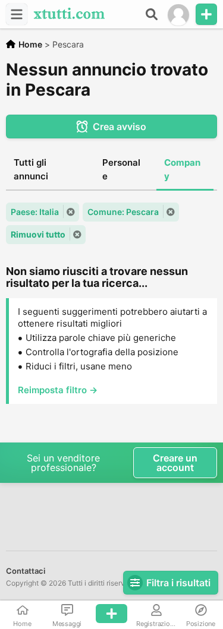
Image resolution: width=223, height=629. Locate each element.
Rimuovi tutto (38, 234)
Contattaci (25, 571)
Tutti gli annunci (31, 169)
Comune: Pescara (123, 212)
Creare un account (175, 462)
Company (182, 169)
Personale (121, 169)
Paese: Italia (35, 212)
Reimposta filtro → (58, 390)
